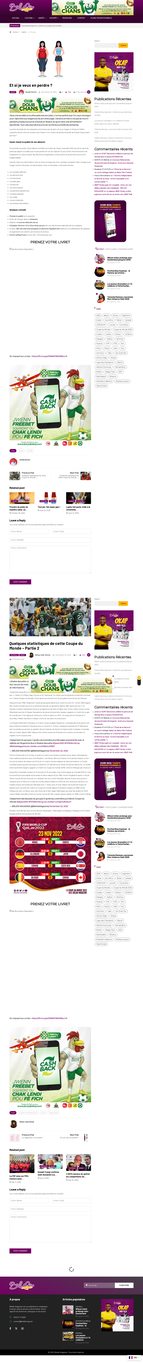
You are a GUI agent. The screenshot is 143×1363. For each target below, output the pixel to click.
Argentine (126, 315)
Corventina (123, 325)
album (106, 315)
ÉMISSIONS (67, 18)
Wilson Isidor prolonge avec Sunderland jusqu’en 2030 (41, 26)
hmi (122, 348)
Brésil (119, 320)
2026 (98, 315)
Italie (109, 353)
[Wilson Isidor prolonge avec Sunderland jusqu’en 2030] (68, 1309)
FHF (107, 344)
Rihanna (112, 376)
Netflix (98, 372)
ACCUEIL (15, 18)
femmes (120, 339)
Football (110, 255)
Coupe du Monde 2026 (123, 329)
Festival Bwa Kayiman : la (81, 1324)
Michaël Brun (120, 367)
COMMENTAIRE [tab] (125, 249)
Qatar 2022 (53, 1113)
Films (98, 348)
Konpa (113, 358)
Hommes (100, 353)
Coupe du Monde (103, 329)
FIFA (115, 344)
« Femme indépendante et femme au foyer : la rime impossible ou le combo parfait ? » (113, 179)
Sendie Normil (30, 92)
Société (53, 18)
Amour (115, 315)
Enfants (128, 334)
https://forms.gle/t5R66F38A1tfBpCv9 (49, 356)
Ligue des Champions (104, 362)
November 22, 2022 (59, 751)
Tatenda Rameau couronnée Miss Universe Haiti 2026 (120, 298)
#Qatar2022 (58, 743)
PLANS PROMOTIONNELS (101, 18)
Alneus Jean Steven (42, 655)
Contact (81, 18)
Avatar (98, 320)
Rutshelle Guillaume (104, 381)
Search (97, 41)
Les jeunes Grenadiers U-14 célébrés (83, 1337)
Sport (22, 655)
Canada (128, 320)
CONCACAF (101, 325)
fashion (110, 339)
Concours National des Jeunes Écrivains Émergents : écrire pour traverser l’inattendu (114, 163)
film (122, 344)
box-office (109, 320)
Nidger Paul (110, 372)
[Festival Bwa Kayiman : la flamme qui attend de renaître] (68, 1324)
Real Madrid (101, 376)
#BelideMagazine (17, 746)
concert (112, 325)
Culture (15, 501)
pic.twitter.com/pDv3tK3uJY (57, 802)
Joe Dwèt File (120, 353)
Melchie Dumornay (103, 367)
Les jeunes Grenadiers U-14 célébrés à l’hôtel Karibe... (119, 285)
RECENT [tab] (100, 249)
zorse (96, 154)
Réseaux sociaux (122, 381)
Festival (99, 344)
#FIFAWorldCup (72, 743)
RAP (120, 372)
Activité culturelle (114, 268)
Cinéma (43, 501)
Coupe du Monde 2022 (28, 1113)
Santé (41, 18)
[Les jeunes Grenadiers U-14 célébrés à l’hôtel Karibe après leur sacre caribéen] (68, 1336)
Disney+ (118, 334)
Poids (30, 451)
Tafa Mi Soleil (101, 386)
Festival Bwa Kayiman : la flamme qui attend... (118, 272)
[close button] (113, 676)
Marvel (119, 362)
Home (15, 32)
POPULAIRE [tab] (111, 249)
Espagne (99, 339)
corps (21, 451)
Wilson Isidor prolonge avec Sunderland (82, 1311)
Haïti (115, 348)
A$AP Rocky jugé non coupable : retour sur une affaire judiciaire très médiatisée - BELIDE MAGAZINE (112, 188)
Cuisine (108, 334)
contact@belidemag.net (23, 1321)
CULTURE (29, 18)
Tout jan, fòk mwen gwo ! (20, 507)
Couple (99, 334)
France (107, 348)
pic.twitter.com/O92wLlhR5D (41, 746)
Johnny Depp (101, 358)
